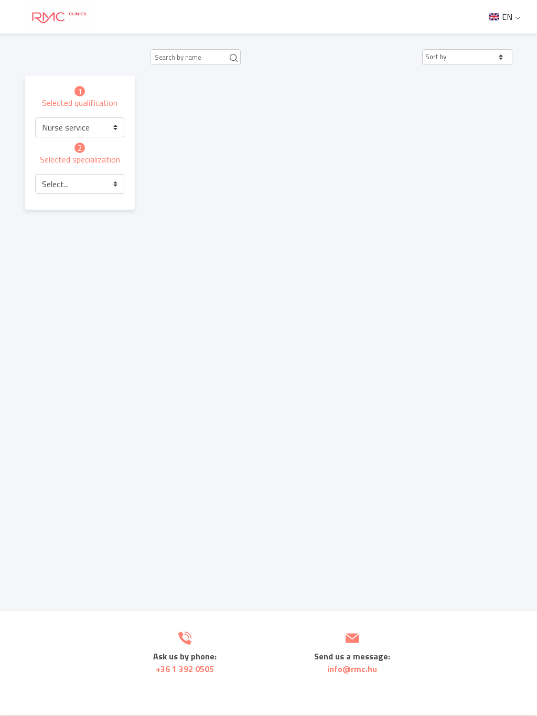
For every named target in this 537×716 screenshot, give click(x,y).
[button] (467, 57)
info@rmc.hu (352, 669)
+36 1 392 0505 (185, 669)
